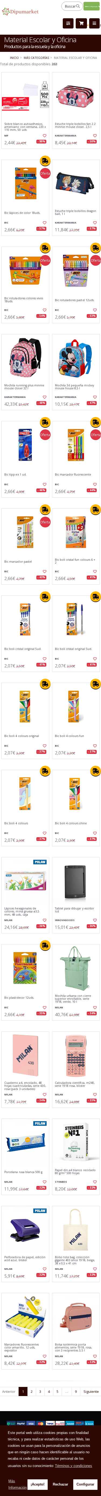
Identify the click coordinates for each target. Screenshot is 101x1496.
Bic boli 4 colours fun (69, 736)
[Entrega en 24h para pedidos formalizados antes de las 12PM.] (45, 161)
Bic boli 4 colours (16, 823)
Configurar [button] (85, 1484)
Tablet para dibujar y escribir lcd (74, 910)
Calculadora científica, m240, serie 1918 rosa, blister (75, 1084)
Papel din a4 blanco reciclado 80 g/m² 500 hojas (75, 1172)
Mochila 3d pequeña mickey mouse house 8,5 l (74, 387)
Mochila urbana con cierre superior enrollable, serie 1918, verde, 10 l (73, 999)
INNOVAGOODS (65, 920)
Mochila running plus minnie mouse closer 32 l (24, 387)
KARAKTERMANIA (65, 135)
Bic (6, 222)
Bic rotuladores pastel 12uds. (75, 300)
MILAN (8, 920)
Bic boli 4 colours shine (71, 823)
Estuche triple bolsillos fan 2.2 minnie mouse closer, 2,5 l (75, 126)
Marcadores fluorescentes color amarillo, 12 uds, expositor (21, 1347)
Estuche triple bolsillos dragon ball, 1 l (75, 213)
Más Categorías (36, 58)
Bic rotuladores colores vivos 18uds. (23, 300)
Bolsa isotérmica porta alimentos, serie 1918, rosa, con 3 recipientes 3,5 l (73, 1347)
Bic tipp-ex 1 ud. (15, 474)
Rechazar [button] (60, 1484)
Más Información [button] (17, 1484)
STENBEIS (61, 1182)
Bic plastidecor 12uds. (19, 997)
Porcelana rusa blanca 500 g (23, 1172)
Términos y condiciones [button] (73, 1466)
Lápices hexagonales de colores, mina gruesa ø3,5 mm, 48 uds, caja (21, 911)
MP (6, 135)
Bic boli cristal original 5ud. (23, 649)
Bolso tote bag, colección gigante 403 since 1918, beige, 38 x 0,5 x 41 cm (75, 1260)
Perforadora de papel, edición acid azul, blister (25, 1259)
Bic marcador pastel (18, 561)
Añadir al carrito (26, 153)
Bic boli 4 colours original (21, 736)
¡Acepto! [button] (37, 1484)
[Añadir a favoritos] (44, 136)
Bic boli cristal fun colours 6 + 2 (75, 561)
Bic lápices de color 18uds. (22, 212)
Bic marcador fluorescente (73, 474)
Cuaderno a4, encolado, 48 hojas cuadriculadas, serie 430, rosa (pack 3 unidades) (25, 1086)
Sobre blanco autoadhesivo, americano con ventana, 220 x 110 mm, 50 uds (25, 127)
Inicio (14, 58)
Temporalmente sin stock (25, 1112)
